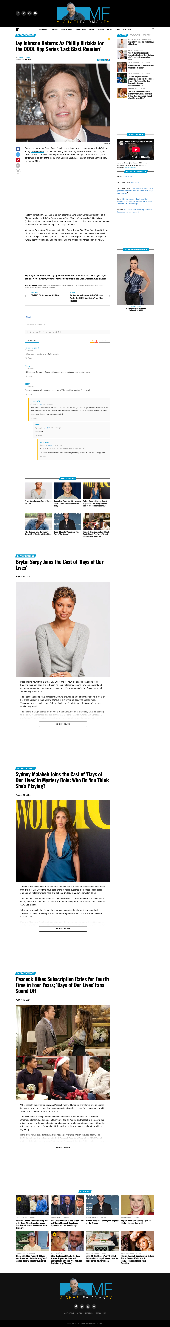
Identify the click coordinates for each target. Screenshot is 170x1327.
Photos (91, 29)
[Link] (53, 332)
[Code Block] (50, 332)
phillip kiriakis (49, 287)
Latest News (43, 29)
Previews (101, 29)
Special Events (81, 29)
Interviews (54, 29)
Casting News (44, 285)
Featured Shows (66, 29)
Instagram (68, 685)
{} (56, 332)
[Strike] (37, 332)
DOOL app (71, 285)
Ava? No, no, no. (136, 183)
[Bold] (27, 332)
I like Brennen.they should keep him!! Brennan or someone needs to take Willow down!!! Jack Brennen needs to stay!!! (135, 201)
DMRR (40, 404)
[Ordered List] (40, 332)
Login (29, 317)
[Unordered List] (43, 332)
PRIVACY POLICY (101, 1313)
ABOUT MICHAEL (69, 1313)
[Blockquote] (46, 332)
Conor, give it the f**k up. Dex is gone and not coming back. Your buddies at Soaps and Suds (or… (135, 190)
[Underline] (33, 332)
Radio (118, 29)
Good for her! (127, 177)
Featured (80, 285)
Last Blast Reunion (33, 287)
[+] (59, 332)
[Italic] (30, 332)
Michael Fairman (24, 58)
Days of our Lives (59, 285)
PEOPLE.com (37, 151)
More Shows (127, 29)
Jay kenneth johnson (94, 285)
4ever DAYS (46, 428)
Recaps (109, 29)
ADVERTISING (89, 1313)
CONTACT (79, 1313)
